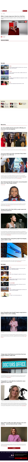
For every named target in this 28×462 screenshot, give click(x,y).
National (10, 277)
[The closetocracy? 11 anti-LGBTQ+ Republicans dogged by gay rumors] (2, 103)
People (10, 82)
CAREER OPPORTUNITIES (8, 452)
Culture (10, 267)
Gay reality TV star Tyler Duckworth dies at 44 (15, 295)
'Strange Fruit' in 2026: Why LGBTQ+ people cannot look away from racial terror (13, 210)
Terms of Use (21, 455)
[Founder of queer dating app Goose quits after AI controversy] (5, 273)
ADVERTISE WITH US (13, 452)
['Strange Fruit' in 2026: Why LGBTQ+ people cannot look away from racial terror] (14, 220)
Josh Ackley (2, 212)
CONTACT (2, 452)
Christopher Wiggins (3, 130)
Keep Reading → (24, 149)
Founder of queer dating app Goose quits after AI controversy (17, 274)
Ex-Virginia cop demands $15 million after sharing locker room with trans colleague (18, 78)
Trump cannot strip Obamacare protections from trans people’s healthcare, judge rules (13, 354)
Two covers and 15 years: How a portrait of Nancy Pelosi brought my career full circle (13, 154)
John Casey (2, 315)
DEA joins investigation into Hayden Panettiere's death (16, 83)
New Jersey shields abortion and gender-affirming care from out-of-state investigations (13, 128)
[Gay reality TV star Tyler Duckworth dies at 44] (5, 294)
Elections (10, 71)
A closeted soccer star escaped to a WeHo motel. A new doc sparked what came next (17, 284)
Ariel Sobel (4, 36)
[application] (14, 27)
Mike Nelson (2, 156)
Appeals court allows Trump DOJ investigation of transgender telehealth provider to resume (17, 279)
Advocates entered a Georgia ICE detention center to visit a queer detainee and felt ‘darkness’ (18, 68)
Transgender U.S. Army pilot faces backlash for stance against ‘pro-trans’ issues (13, 381)
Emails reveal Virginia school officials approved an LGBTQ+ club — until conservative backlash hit (18, 290)
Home (1, 13)
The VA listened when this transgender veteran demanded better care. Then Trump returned (14, 182)
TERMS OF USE (25, 452)
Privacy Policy (17, 455)
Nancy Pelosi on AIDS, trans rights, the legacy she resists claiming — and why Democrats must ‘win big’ (13, 423)
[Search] (21, 10)
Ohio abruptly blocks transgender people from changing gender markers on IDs (13, 239)
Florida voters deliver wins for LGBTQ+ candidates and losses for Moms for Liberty (18, 73)
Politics (4, 13)
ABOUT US (4, 452)
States (10, 76)
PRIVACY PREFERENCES (21, 452)
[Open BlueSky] (13, 455)
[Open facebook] (11, 455)
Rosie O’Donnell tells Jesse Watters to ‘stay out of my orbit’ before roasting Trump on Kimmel (17, 269)
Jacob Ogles (2, 241)
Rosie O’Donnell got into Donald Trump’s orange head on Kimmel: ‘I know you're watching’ (13, 313)
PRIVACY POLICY (17, 452)
